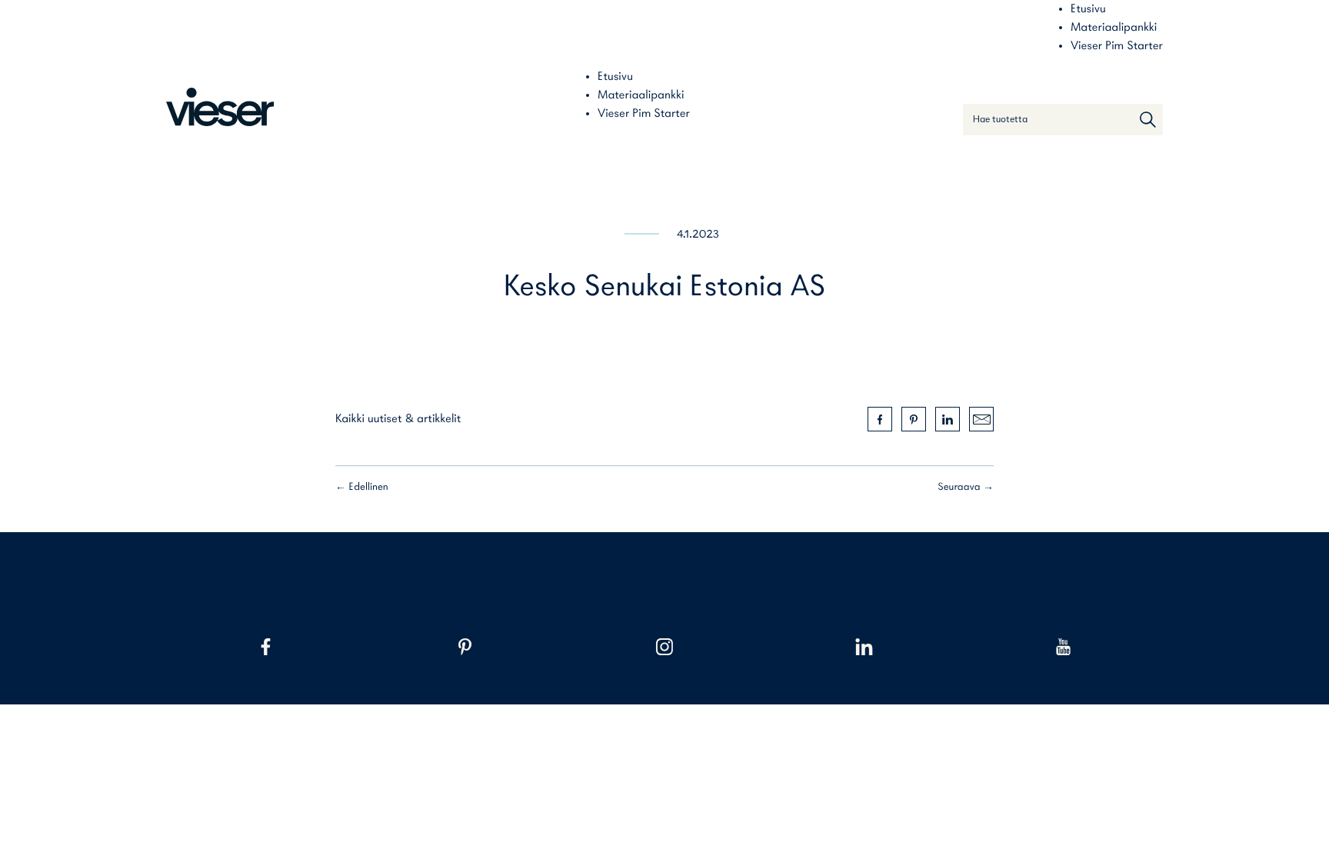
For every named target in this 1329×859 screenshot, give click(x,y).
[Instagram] (664, 646)
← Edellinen (361, 487)
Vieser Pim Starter (1117, 46)
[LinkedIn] (864, 646)
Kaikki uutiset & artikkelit (398, 419)
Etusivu (1088, 9)
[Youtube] (1063, 646)
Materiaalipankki (1114, 28)
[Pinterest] (465, 646)
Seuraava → (966, 487)
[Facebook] (265, 646)
